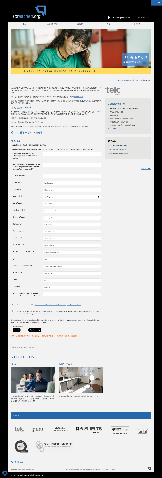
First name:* (17, 189)
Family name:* (18, 182)
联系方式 (137, 24)
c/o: (14, 259)
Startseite (123, 80)
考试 (108, 24)
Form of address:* (19, 175)
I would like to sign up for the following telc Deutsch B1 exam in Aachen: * (25, 155)
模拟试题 (29, 118)
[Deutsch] (154, 3)
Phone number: (18, 231)
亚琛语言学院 (52, 24)
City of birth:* (18, 203)
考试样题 (113, 128)
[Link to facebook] (107, 17)
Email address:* (18, 245)
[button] (5, 473)
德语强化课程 (78, 97)
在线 (128, 119)
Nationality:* (17, 224)
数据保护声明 (21, 469)
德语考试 (135, 80)
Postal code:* (17, 273)
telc (33, 88)
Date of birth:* (18, 196)
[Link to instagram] (110, 17)
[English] (159, 3)
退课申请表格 (146, 169)
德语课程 (80, 24)
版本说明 (14, 469)
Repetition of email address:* (23, 252)
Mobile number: (18, 238)
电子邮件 (50, 336)
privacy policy (51, 311)
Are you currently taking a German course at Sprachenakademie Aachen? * (26, 295)
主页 (24, 24)
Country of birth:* (19, 217)
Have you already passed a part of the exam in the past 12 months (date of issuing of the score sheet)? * (26, 166)
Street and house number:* (22, 266)
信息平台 (16, 415)
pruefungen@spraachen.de (117, 149)
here (50, 149)
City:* (15, 280)
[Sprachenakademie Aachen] (46, 13)
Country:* (16, 286)
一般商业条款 (30, 469)
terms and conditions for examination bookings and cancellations (58, 305)
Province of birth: (19, 210)
